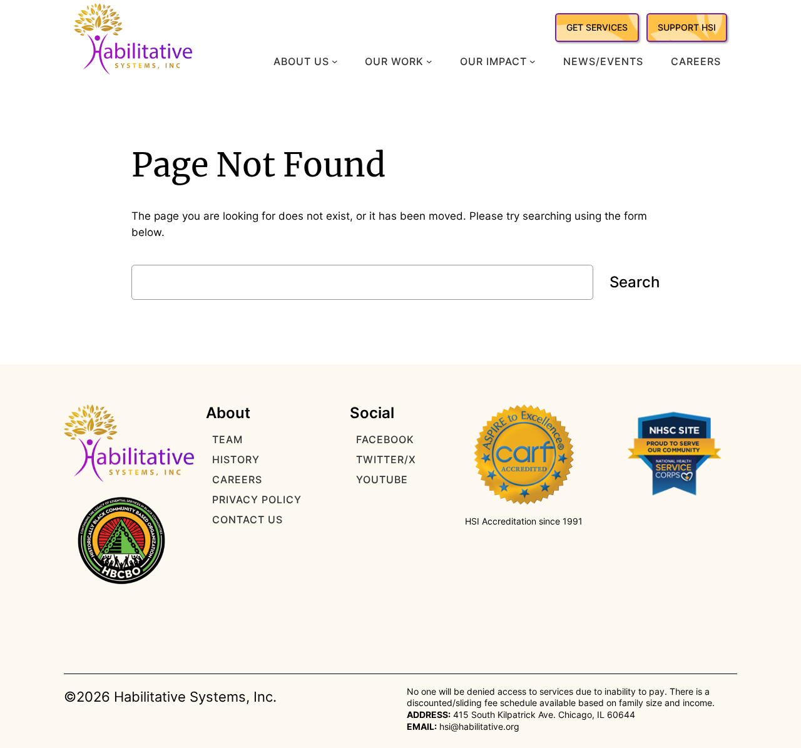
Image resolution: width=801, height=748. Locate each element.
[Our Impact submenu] (532, 61)
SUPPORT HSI (687, 27)
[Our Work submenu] (429, 61)
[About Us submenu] (335, 61)
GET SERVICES (597, 27)
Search (635, 282)
